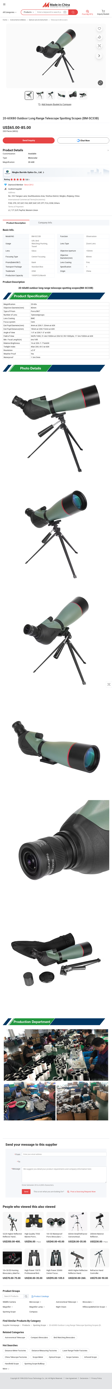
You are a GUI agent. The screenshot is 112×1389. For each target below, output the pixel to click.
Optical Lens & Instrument (38, 20)
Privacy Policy (96, 1378)
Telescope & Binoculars (59, 20)
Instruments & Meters (18, 20)
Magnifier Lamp (36, 1306)
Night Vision (61, 1306)
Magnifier (7, 1306)
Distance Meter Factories (15, 1350)
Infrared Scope (90, 1357)
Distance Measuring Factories (44, 1350)
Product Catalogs (41, 1296)
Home (5, 20)
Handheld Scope (12, 1363)
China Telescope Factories (16, 1357)
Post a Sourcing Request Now (81, 1191)
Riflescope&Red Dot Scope (94, 1306)
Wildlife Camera (9, 1302)
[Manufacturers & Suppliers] (56, 4)
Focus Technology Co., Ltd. (38, 1378)
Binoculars (87, 1302)
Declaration (84, 1378)
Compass (33, 1311)
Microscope (34, 1302)
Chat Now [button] (85, 140)
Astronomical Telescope (66, 1302)
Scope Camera (72, 1357)
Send (26, 1191)
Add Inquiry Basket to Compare (56, 104)
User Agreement (71, 1378)
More (5, 1368)
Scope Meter (38, 1357)
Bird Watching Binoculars (64, 1337)
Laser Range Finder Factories (75, 1350)
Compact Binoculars (39, 1337)
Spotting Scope (9, 1311)
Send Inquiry (29, 140)
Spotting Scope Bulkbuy (34, 1363)
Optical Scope (55, 1357)
